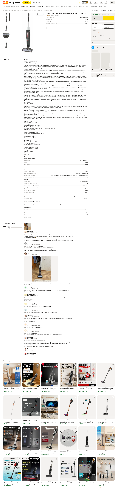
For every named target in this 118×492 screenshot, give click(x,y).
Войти (112, 2)
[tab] (6, 6)
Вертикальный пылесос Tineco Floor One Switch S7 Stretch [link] (87, 452)
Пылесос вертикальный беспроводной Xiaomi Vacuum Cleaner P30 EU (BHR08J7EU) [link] (10, 421)
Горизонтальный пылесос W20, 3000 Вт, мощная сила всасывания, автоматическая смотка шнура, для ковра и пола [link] (87, 389)
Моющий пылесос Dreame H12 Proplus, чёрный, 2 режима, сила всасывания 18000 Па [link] (67, 389)
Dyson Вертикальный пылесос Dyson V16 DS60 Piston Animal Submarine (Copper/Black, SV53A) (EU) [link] (67, 421)
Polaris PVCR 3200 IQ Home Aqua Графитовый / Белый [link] (67, 452)
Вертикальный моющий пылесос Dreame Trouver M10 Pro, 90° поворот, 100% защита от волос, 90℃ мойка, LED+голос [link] (30, 389)
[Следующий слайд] (41, 32)
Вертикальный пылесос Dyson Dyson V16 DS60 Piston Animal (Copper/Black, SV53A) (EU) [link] (85, 421)
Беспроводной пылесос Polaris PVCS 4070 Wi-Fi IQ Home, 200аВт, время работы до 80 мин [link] (31, 452)
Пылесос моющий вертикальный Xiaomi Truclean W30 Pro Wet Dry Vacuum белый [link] (105, 421)
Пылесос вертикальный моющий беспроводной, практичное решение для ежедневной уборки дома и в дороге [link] (105, 452)
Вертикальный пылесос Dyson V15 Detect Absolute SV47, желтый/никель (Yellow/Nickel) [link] (105, 389)
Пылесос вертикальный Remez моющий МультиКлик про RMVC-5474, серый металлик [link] (67, 483)
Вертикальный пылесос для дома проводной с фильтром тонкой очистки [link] (48, 421)
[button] (51, 28)
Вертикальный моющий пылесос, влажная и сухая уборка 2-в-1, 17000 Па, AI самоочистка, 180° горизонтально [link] (11, 452)
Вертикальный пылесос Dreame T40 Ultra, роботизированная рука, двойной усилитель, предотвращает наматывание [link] (31, 483)
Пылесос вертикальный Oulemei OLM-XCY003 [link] (30, 421)
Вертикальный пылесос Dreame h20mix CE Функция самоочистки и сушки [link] (105, 483)
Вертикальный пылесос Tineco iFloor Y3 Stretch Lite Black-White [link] (49, 483)
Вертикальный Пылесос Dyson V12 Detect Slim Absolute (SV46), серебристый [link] (86, 483)
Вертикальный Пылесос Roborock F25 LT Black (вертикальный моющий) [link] (48, 389)
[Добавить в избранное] (19, 365)
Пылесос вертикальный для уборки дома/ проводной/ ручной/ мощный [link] (12, 483)
